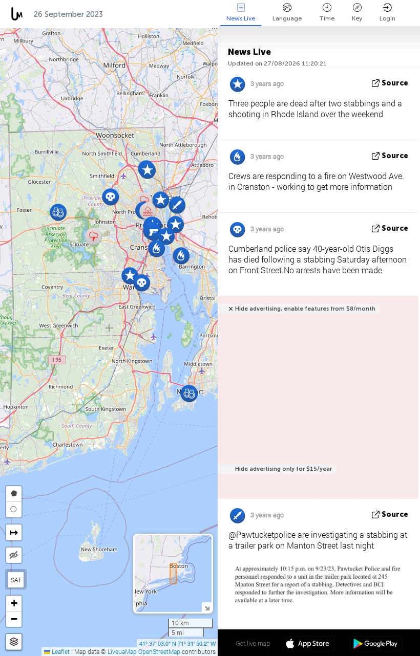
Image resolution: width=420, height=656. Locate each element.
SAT (16, 580)
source (395, 83)
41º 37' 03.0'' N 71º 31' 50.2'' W (177, 643)
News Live (240, 18)
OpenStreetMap (159, 651)
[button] (93, 237)
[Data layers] (14, 642)
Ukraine (194, 14)
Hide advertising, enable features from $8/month (305, 308)
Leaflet (60, 651)
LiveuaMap (122, 651)
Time (326, 18)
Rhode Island (138, 14)
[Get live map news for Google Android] (376, 644)
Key (357, 18)
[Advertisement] (316, 403)
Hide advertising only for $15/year (283, 469)
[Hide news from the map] (14, 555)
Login (387, 18)
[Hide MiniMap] (207, 607)
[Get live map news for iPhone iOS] (308, 644)
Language (287, 18)
